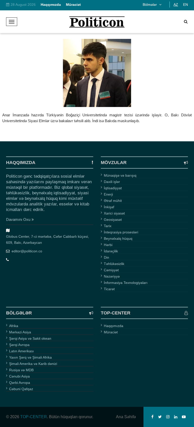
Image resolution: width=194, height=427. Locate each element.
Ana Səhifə (126, 417)
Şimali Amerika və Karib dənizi (33, 364)
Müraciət (111, 332)
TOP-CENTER (33, 417)
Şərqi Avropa (19, 345)
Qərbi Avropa (19, 383)
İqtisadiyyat (113, 188)
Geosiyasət (113, 220)
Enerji (108, 194)
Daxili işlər (112, 182)
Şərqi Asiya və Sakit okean (30, 338)
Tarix (107, 226)
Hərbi (108, 245)
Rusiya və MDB (21, 370)
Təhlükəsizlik (114, 264)
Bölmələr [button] (150, 5)
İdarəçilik (111, 251)
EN (185, 5)
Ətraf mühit (113, 201)
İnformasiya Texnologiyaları (126, 283)
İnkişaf (109, 207)
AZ (176, 5)
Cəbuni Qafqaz (21, 389)
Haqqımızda (113, 326)
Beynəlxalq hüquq (118, 238)
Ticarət (109, 289)
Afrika (13, 326)
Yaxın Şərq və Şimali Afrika (30, 357)
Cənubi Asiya (19, 376)
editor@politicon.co (27, 251)
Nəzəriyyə (112, 276)
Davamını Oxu (18, 219)
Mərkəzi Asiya (20, 332)
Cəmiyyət (111, 270)
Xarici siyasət (114, 213)
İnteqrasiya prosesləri (121, 232)
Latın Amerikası (21, 351)
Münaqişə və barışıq (120, 175)
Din (106, 257)
